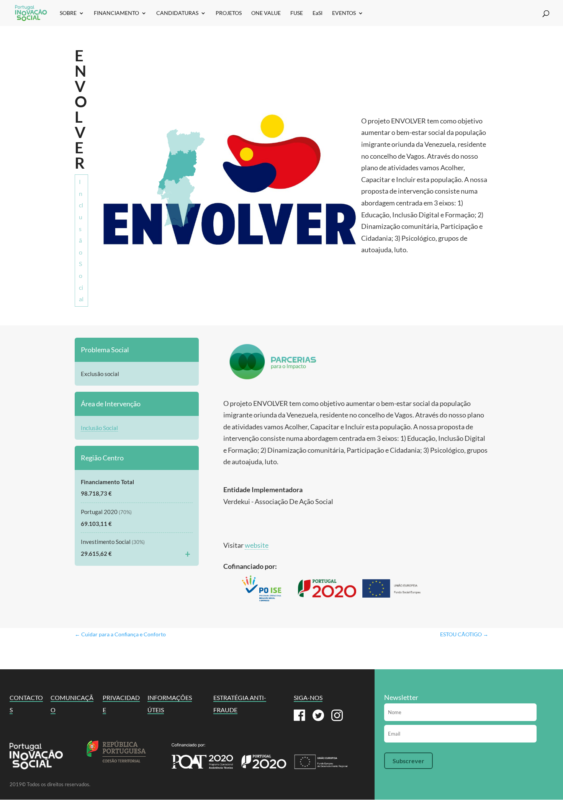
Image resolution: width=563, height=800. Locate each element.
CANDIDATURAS (177, 13)
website (256, 545)
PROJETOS (229, 13)
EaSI (317, 13)
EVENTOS (344, 13)
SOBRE (68, 13)
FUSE (296, 13)
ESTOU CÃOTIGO (464, 634)
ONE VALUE (266, 13)
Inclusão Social (81, 240)
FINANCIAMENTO (116, 13)
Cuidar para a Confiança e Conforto (120, 634)
